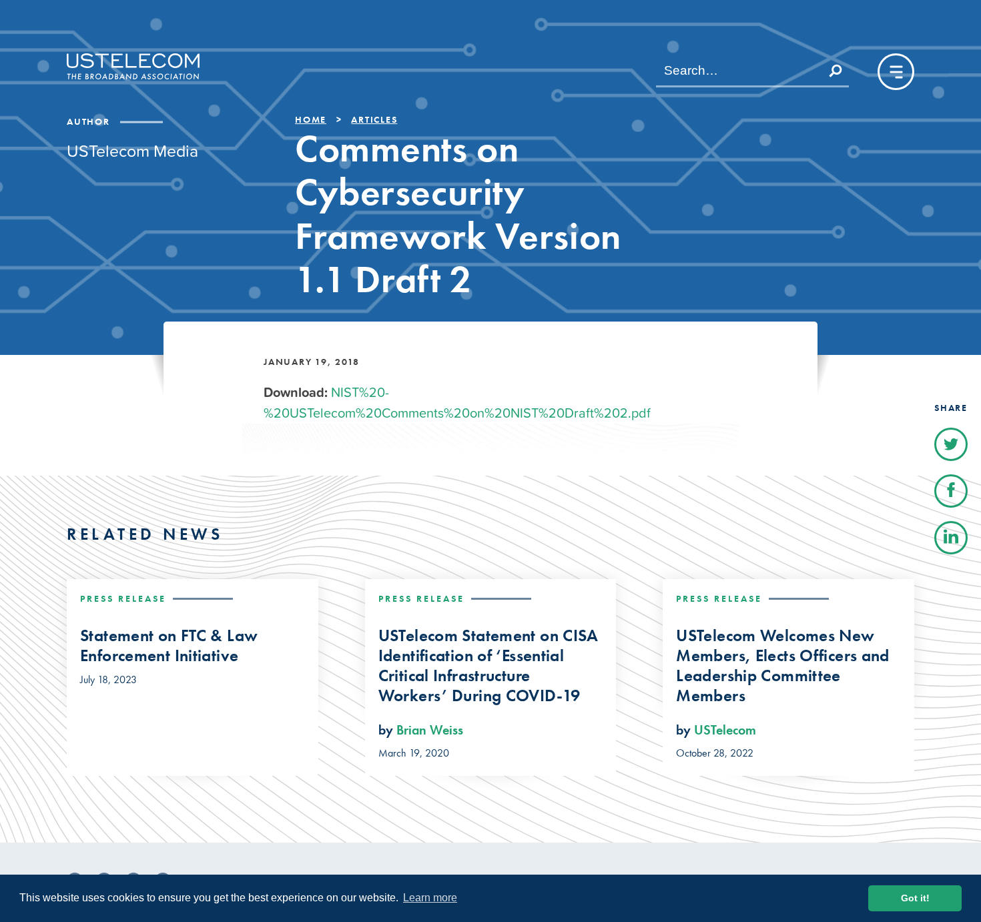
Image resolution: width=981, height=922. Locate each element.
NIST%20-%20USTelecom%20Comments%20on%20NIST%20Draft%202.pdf (457, 402)
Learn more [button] (430, 897)
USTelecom (725, 730)
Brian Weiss (429, 730)
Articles (374, 119)
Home (310, 119)
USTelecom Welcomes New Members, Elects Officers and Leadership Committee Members (783, 666)
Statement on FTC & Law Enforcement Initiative (169, 646)
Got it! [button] (915, 898)
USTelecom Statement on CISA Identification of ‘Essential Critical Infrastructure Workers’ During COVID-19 (488, 666)
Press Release (123, 598)
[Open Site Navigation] (896, 71)
